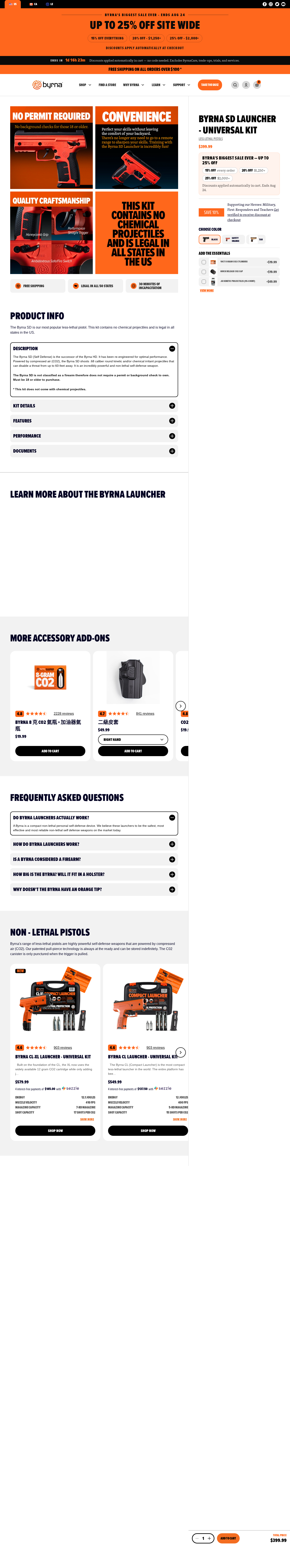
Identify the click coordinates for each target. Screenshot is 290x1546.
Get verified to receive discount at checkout (253, 214)
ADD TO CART (50, 751)
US (15, 4)
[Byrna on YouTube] (283, 4)
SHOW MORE (87, 1119)
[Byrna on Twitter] (277, 4)
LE (52, 4)
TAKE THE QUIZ (210, 85)
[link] (235, 85)
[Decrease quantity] (197, 1538)
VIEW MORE (207, 290)
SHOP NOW (55, 1130)
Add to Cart (228, 1538)
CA (35, 4)
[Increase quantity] (209, 1538)
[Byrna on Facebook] (265, 4)
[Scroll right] (181, 706)
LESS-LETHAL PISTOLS (211, 138)
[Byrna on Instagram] (271, 4)
